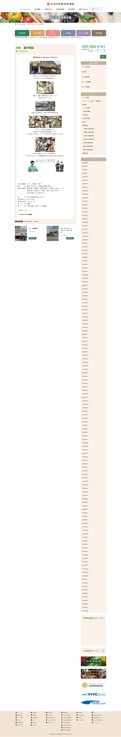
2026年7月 (85, 166)
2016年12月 (85, 569)
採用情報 (99, 33)
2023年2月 (85, 310)
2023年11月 (85, 278)
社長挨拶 (34, 715)
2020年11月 (85, 404)
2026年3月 (85, 180)
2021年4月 (85, 387)
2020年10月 (85, 407)
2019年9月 (85, 453)
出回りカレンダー (53, 33)
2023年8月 (85, 288)
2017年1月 (85, 565)
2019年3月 (85, 474)
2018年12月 (85, 484)
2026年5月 (85, 173)
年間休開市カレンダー (52, 717)
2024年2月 (85, 268)
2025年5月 (85, 215)
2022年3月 (85, 348)
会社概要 (34, 712)
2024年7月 (85, 250)
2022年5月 (85, 341)
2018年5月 (85, 509)
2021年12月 (85, 359)
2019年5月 (85, 467)
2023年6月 (85, 295)
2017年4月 (85, 555)
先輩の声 (85, 115)
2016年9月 (85, 579)
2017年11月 (85, 530)
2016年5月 (85, 593)
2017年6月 (85, 548)
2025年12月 (85, 191)
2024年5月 (85, 257)
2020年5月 (85, 425)
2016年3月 (85, 600)
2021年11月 (85, 362)
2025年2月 (85, 225)
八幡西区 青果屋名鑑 (88, 132)
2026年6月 (85, 169)
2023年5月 (85, 299)
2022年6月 (85, 337)
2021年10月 (85, 365)
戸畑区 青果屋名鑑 (88, 142)
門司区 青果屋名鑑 (88, 149)
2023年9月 (85, 285)
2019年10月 (85, 449)
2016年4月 (85, 597)
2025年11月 (85, 194)
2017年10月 (85, 534)
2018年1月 (85, 523)
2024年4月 (85, 260)
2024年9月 (85, 243)
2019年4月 (85, 471)
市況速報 (22, 33)
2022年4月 (85, 345)
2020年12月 (85, 400)
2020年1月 (85, 439)
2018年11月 (85, 488)
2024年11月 (85, 236)
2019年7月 (85, 460)
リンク (95, 712)
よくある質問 (86, 108)
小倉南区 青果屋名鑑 (88, 139)
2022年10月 (85, 323)
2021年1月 (85, 397)
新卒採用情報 (86, 118)
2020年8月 (85, 415)
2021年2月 (85, 394)
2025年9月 (85, 201)
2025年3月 (85, 222)
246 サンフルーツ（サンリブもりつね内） (66, 230)
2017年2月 (85, 562)
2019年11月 (85, 446)
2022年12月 (85, 317)
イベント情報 (83, 33)
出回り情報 (37, 33)
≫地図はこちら (22, 210)
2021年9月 (85, 369)
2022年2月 (85, 352)
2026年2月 (85, 183)
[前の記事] (21, 238)
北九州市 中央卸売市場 (98, 720)
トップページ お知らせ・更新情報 (91, 101)
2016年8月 (85, 583)
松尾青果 (84, 72)
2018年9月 (85, 495)
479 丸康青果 (33, 228)
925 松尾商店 (86, 87)
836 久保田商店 (86, 82)
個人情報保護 (20, 722)
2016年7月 (85, 586)
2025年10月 (85, 197)
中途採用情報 (86, 111)
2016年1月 (85, 607)
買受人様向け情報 (97, 715)
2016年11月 (85, 572)
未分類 (83, 122)
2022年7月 (85, 334)
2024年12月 (85, 233)
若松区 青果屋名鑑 (28, 221)
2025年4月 (85, 218)
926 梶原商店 (86, 77)
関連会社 (34, 722)
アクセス (34, 725)
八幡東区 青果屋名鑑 (88, 128)
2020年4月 (85, 429)
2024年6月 (85, 253)
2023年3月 (85, 306)
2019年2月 (85, 478)
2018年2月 (85, 520)
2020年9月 (85, 411)
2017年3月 (85, 558)
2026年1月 (85, 187)
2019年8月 (85, 457)
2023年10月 (85, 281)
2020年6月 (85, 422)
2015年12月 (85, 611)
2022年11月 (85, 320)
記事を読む (32, 238)
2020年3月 (85, 432)
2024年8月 (85, 246)
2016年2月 (85, 604)
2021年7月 (85, 376)
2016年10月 (85, 576)
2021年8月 (85, 372)
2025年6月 (85, 211)
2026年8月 (85, 162)
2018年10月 (85, 492)
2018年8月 (85, 499)
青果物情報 (85, 153)
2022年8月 (85, 330)
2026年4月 (85, 176)
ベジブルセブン (97, 722)
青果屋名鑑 (36, 221)
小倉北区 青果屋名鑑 (88, 135)
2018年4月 (85, 513)
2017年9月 (85, 537)
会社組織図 (35, 717)
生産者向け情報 (97, 717)
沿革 (33, 720)
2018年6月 (85, 506)
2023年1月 (85, 313)
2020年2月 (85, 436)
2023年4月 (85, 303)
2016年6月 (85, 590)
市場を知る (50, 712)
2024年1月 (85, 271)
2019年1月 (85, 481)
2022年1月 (85, 355)
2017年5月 (85, 551)
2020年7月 (85, 418)
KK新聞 (68, 33)
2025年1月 (85, 229)
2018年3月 (85, 516)
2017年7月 (85, 544)
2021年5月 (85, 383)
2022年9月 (85, 327)
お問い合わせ (20, 725)
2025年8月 (85, 204)
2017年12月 (85, 527)
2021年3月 (85, 390)
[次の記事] (53, 238)
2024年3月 (85, 264)
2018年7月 (85, 502)
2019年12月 (85, 442)
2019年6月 (85, 464)
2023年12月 (85, 275)
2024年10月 (85, 239)
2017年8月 (85, 541)
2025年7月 (85, 208)
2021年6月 (85, 380)
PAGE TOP (116, 713)
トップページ (20, 712)
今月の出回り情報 (51, 720)
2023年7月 (85, 292)
